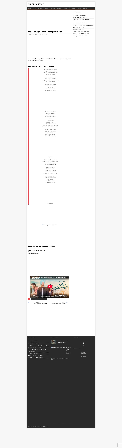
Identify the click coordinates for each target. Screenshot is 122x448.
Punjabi (46, 8)
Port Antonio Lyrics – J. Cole (78, 29)
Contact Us (83, 352)
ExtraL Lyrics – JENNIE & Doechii (79, 15)
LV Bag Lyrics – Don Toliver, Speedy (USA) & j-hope (37, 345)
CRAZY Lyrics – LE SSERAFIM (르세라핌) (81, 33)
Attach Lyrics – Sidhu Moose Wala (80, 35)
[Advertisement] (49, 21)
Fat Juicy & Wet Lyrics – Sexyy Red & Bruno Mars (83, 25)
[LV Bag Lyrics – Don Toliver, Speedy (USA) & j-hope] (60, 359)
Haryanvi (66, 8)
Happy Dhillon (35, 299)
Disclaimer (83, 355)
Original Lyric (38, 34)
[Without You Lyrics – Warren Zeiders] (58, 347)
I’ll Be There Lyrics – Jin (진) (78, 27)
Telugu (85, 8)
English (40, 8)
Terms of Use (83, 356)
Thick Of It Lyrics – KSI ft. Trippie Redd (81, 31)
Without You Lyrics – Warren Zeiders (80, 17)
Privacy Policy (83, 353)
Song (44, 34)
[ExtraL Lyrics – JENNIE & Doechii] (53, 343)
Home (29, 8)
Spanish (59, 8)
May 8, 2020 (32, 34)
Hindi (34, 8)
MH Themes (45, 426)
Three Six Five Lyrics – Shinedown (80, 23)
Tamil (79, 8)
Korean (53, 8)
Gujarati (73, 8)
